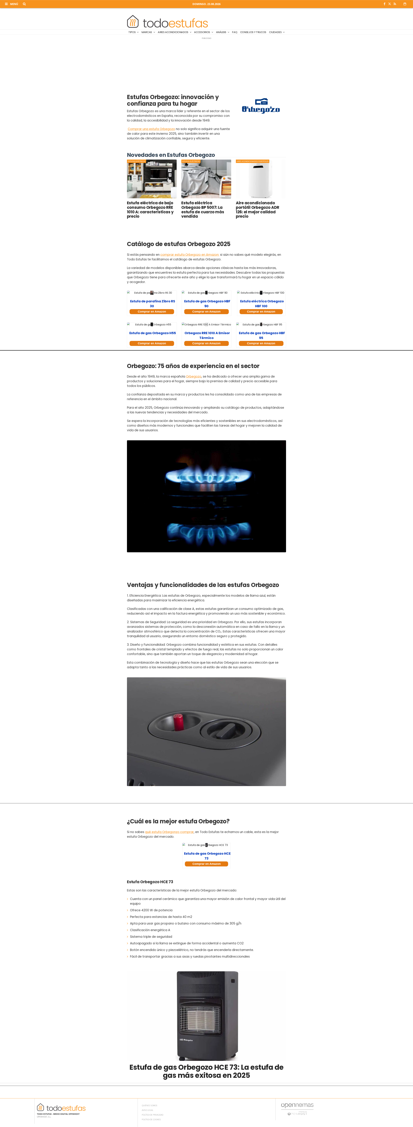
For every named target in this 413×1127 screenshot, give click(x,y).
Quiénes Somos (149, 1105)
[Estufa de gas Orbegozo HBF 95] (261, 325)
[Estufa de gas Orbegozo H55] (152, 325)
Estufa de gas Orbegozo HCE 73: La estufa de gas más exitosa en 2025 (206, 1071)
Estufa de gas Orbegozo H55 (152, 333)
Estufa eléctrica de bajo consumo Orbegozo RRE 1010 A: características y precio (150, 209)
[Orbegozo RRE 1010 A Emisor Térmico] (206, 325)
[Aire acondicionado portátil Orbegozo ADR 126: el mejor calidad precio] (261, 179)
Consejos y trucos (253, 32)
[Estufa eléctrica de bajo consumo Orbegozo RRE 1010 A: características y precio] (152, 179)
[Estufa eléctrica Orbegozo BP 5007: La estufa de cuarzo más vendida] (206, 179)
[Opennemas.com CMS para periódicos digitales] (297, 1109)
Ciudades (275, 32)
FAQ (234, 32)
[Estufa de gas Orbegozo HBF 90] (206, 293)
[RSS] (394, 4)
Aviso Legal (147, 1110)
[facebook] (384, 4)
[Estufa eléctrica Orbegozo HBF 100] (261, 293)
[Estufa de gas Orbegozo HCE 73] (206, 845)
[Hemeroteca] (405, 4)
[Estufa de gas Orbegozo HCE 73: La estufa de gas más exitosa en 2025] (206, 1016)
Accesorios (202, 32)
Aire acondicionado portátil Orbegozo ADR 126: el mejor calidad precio (257, 209)
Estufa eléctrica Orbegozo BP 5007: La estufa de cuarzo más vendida (202, 209)
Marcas (147, 32)
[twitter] (389, 4)
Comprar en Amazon (152, 311)
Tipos (132, 32)
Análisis (221, 32)
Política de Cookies (151, 1119)
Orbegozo (193, 376)
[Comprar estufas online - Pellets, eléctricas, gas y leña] (167, 21)
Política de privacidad (152, 1114)
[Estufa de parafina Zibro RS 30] (152, 293)
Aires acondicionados (173, 32)
